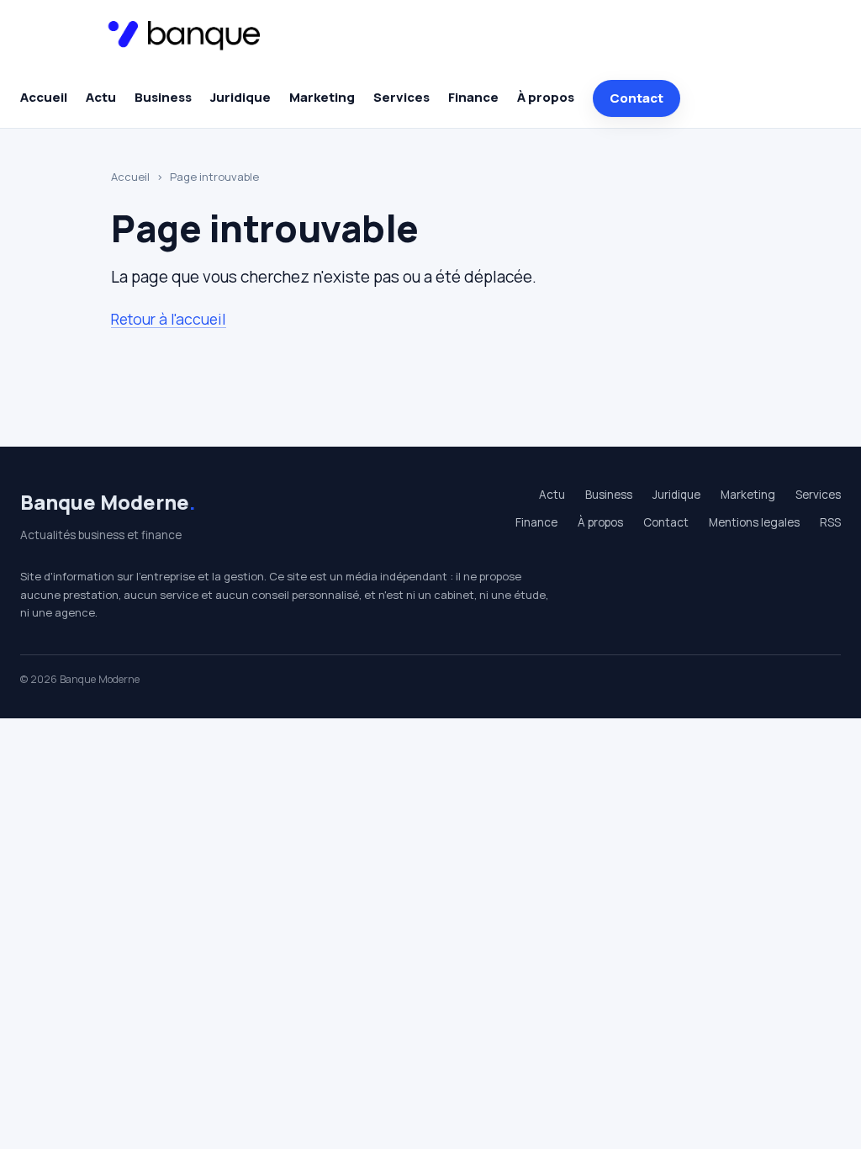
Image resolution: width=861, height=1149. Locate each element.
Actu (101, 97)
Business (163, 97)
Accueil (43, 97)
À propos (545, 97)
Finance (473, 97)
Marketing (322, 97)
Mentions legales (754, 522)
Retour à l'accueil (168, 319)
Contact (636, 98)
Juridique (240, 97)
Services (401, 97)
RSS (830, 522)
